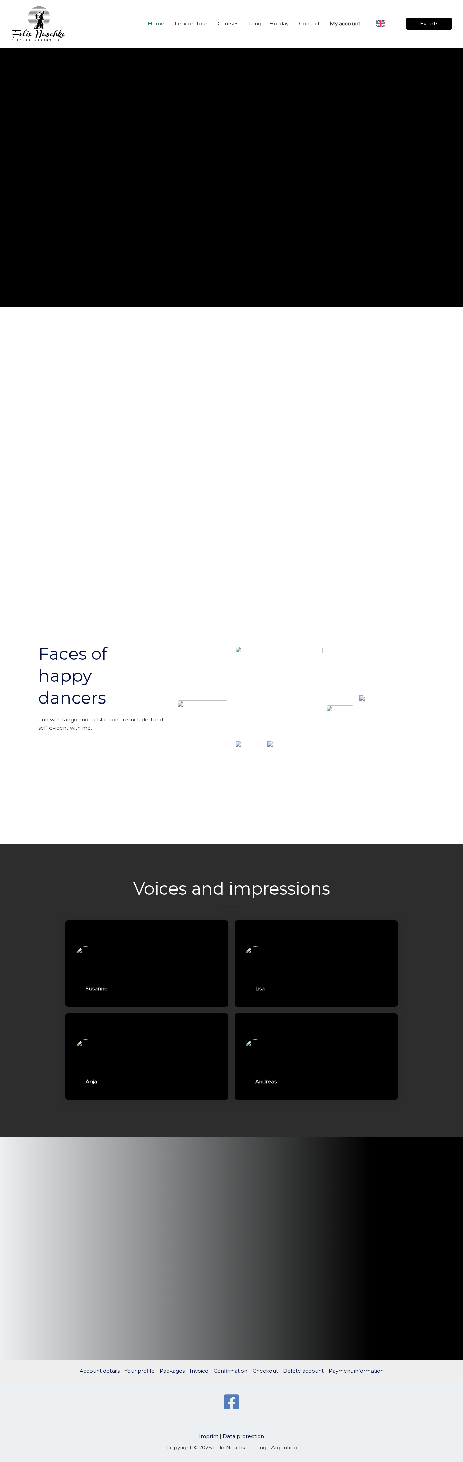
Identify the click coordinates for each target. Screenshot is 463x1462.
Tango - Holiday (268, 23)
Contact (309, 23)
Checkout (265, 1371)
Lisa (260, 988)
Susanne (97, 988)
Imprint (208, 1436)
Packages (172, 1371)
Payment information (356, 1371)
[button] (147, 988)
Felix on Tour (191, 23)
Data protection (243, 1436)
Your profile (140, 1371)
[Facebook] (231, 1401)
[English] (385, 24)
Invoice (199, 1371)
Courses (228, 23)
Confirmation (230, 1371)
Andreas (266, 1081)
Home (156, 23)
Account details (100, 1371)
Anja (91, 1081)
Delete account (303, 1371)
